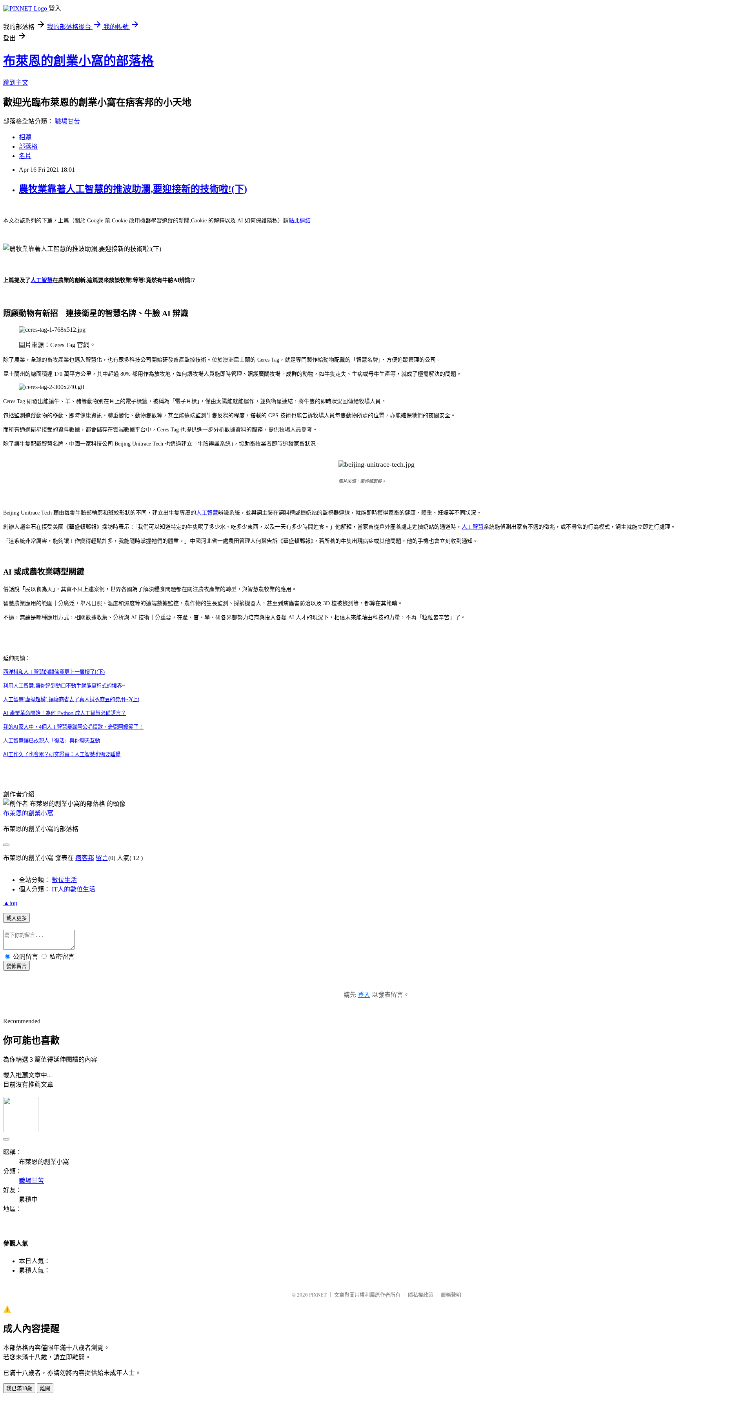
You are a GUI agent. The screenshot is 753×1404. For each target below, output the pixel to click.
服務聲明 (451, 1295)
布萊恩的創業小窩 (28, 813)
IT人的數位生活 (73, 889)
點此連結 (300, 221)
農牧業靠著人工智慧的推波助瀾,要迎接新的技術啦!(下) (133, 189)
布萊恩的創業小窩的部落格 (78, 61)
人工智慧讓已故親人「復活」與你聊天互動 (51, 741)
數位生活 (64, 880)
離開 (45, 1388)
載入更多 (16, 918)
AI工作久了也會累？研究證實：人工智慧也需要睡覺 (61, 754)
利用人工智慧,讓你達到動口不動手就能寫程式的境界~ (64, 686)
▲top (10, 903)
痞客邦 (84, 858)
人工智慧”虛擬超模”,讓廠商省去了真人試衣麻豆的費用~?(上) (71, 699)
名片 (25, 156)
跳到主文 (15, 82)
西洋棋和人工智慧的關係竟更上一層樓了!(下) (54, 672)
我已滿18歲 (19, 1388)
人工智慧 (42, 280)
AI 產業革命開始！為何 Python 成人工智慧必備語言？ (64, 713)
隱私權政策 (420, 1295)
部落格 (28, 146)
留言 (102, 858)
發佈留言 (16, 966)
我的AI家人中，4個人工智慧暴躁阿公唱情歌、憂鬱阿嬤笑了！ (73, 727)
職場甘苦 (67, 121)
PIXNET (318, 1295)
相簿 (25, 137)
